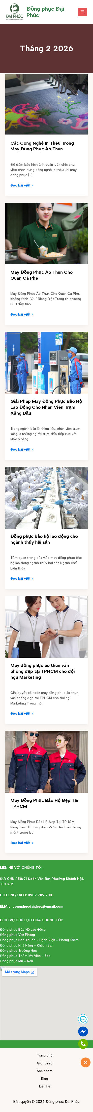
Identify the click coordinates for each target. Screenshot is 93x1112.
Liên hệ (44, 1086)
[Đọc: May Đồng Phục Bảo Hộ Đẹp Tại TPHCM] (46, 761)
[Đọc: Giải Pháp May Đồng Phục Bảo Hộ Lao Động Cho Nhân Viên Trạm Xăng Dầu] (46, 362)
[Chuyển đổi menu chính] (82, 12)
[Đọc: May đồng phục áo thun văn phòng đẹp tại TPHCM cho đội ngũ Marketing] (46, 626)
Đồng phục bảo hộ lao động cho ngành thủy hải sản (44, 539)
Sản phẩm (45, 1071)
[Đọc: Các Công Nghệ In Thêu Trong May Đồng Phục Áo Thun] (46, 104)
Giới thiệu (45, 1063)
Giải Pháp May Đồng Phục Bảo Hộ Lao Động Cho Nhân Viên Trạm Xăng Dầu (46, 407)
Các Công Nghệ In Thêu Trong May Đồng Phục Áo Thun (42, 146)
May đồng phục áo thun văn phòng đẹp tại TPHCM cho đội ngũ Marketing (42, 671)
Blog (44, 1079)
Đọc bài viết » (21, 185)
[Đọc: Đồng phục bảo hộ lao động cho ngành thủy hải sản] (46, 497)
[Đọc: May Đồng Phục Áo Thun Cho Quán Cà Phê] (46, 233)
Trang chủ (45, 1055)
